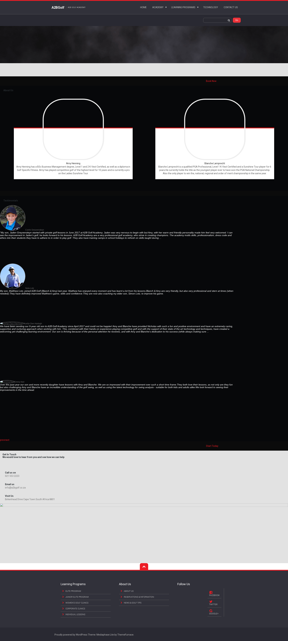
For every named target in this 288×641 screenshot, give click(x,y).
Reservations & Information (139, 597)
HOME (143, 7)
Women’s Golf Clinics (77, 603)
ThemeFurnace (125, 634)
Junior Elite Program (77, 597)
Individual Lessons (75, 614)
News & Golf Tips (132, 603)
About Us (129, 591)
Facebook (214, 595)
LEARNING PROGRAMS (183, 7)
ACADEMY (158, 7)
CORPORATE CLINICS (75, 608)
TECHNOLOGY (210, 7)
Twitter (213, 604)
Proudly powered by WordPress (70, 634)
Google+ (213, 613)
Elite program (73, 591)
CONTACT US (231, 7)
